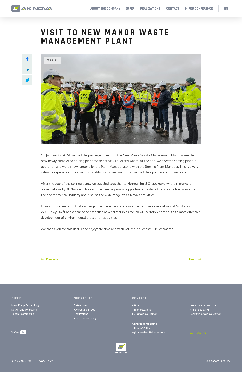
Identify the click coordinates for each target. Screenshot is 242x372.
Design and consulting (24, 309)
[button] (130, 8)
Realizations (81, 313)
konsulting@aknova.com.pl (205, 313)
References (80, 305)
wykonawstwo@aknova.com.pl (150, 332)
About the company (85, 318)
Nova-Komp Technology (25, 305)
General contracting (22, 313)
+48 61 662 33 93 (141, 309)
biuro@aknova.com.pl (144, 313)
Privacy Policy (45, 360)
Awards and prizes (84, 309)
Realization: (218, 360)
